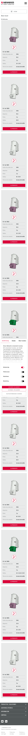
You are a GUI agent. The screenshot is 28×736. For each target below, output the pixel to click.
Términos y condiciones (22, 733)
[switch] (22, 372)
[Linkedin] (6, 721)
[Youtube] (2, 721)
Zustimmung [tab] (5, 340)
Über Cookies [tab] (22, 340)
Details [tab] (14, 340)
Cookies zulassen (14, 387)
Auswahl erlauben (14, 390)
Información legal (3, 733)
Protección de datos (12, 733)
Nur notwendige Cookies (14, 393)
